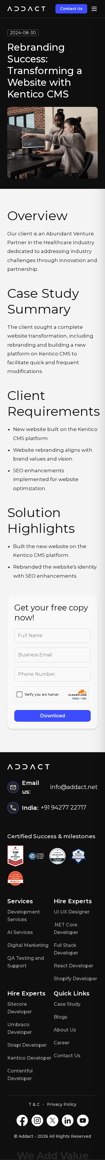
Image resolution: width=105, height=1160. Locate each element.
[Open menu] (94, 8)
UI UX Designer (72, 912)
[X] (52, 1120)
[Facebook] (22, 1120)
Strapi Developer (27, 1045)
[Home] (26, 8)
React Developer (73, 966)
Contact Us (71, 8)
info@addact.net (74, 787)
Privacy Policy (61, 1104)
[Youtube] (83, 1120)
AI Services (20, 932)
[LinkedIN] (68, 1120)
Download (52, 715)
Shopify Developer (75, 978)
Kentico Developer (29, 1058)
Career (61, 1043)
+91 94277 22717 (63, 807)
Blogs (60, 1017)
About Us (65, 1030)
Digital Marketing (27, 945)
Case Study (67, 1004)
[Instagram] (37, 1120)
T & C (34, 1104)
